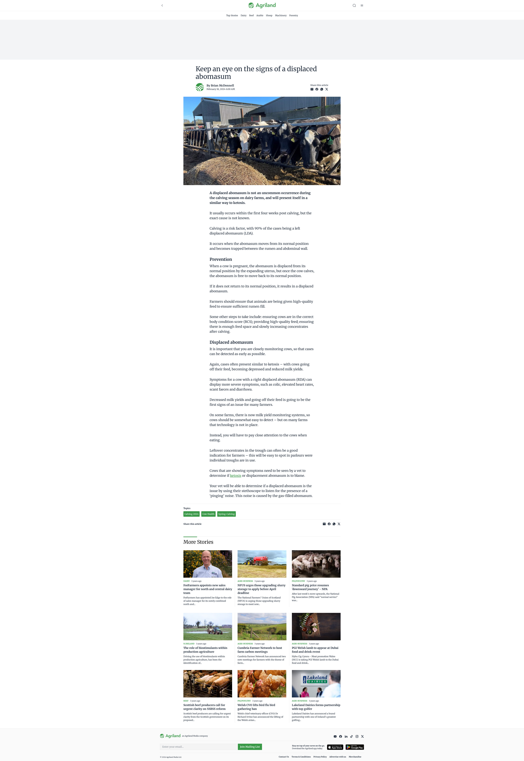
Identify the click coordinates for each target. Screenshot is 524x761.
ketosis (235, 475)
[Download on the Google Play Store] (355, 747)
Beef (251, 15)
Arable (259, 15)
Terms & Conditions (301, 757)
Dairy (243, 15)
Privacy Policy (320, 757)
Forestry (293, 15)
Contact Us (284, 757)
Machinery (281, 15)
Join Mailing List (250, 746)
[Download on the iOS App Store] (335, 747)
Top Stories (232, 15)
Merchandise (355, 757)
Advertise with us (337, 757)
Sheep (269, 15)
